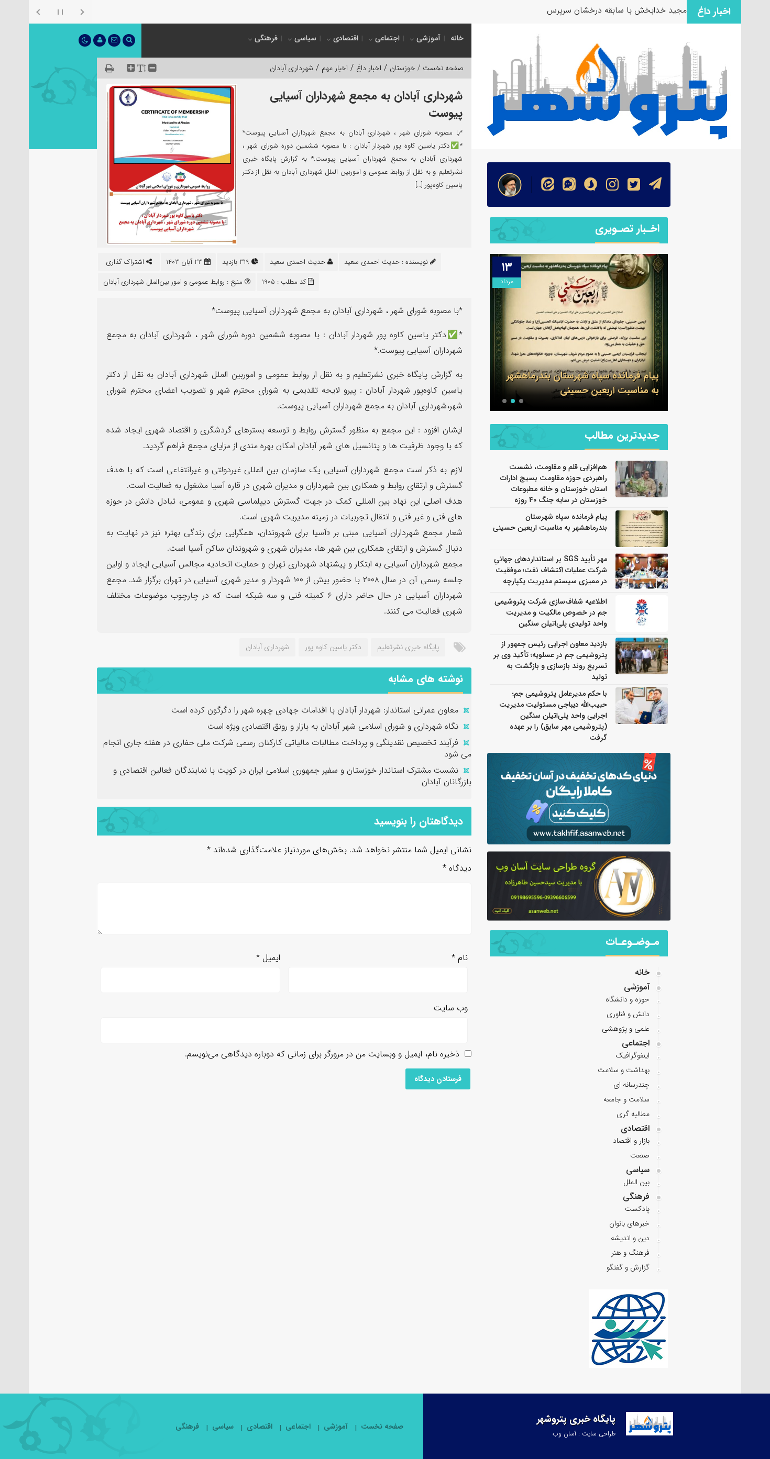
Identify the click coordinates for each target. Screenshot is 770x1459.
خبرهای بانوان (629, 1223)
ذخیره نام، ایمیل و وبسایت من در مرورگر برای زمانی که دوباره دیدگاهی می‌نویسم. (322, 1054)
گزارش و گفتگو (628, 1267)
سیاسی (305, 38)
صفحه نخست (382, 1426)
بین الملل (636, 1182)
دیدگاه (457, 868)
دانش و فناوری (628, 1014)
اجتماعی (387, 38)
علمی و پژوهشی (626, 1028)
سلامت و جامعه (626, 1099)
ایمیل (268, 957)
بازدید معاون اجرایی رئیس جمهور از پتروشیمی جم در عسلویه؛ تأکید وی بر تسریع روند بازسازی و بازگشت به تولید (550, 660)
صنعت (640, 1155)
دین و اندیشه (630, 1238)
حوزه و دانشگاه (628, 999)
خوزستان (402, 68)
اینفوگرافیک (632, 1055)
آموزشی (428, 38)
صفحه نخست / (439, 68)
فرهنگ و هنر (630, 1252)
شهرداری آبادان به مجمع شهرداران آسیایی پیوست (366, 104)
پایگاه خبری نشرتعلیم (408, 647)
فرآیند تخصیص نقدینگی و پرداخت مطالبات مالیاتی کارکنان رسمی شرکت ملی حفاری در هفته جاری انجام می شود (287, 748)
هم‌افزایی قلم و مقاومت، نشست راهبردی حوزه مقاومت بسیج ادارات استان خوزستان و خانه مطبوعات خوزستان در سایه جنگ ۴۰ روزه (553, 483)
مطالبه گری (633, 1114)
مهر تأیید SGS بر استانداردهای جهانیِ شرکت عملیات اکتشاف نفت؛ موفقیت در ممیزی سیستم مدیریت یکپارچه (583, 376)
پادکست (637, 1209)
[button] (521, 401)
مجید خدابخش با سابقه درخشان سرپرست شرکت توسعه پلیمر (581, 10)
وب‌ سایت (451, 1008)
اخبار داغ (368, 68)
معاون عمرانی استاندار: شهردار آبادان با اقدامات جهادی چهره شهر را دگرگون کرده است (314, 710)
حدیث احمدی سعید (297, 262)
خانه (457, 38)
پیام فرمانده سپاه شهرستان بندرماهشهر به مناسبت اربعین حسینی (550, 522)
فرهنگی (266, 38)
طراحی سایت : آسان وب (584, 1434)
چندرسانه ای (631, 1084)
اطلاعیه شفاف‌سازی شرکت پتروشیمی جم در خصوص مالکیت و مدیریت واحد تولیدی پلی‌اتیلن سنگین (550, 612)
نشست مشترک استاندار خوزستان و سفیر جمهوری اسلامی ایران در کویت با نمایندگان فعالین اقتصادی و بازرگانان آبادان (292, 776)
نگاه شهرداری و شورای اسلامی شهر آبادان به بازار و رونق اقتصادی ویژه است (332, 726)
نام (460, 957)
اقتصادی (345, 38)
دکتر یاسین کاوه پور (333, 647)
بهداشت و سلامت (624, 1070)
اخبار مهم (335, 68)
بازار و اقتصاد (631, 1140)
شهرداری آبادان (291, 68)
